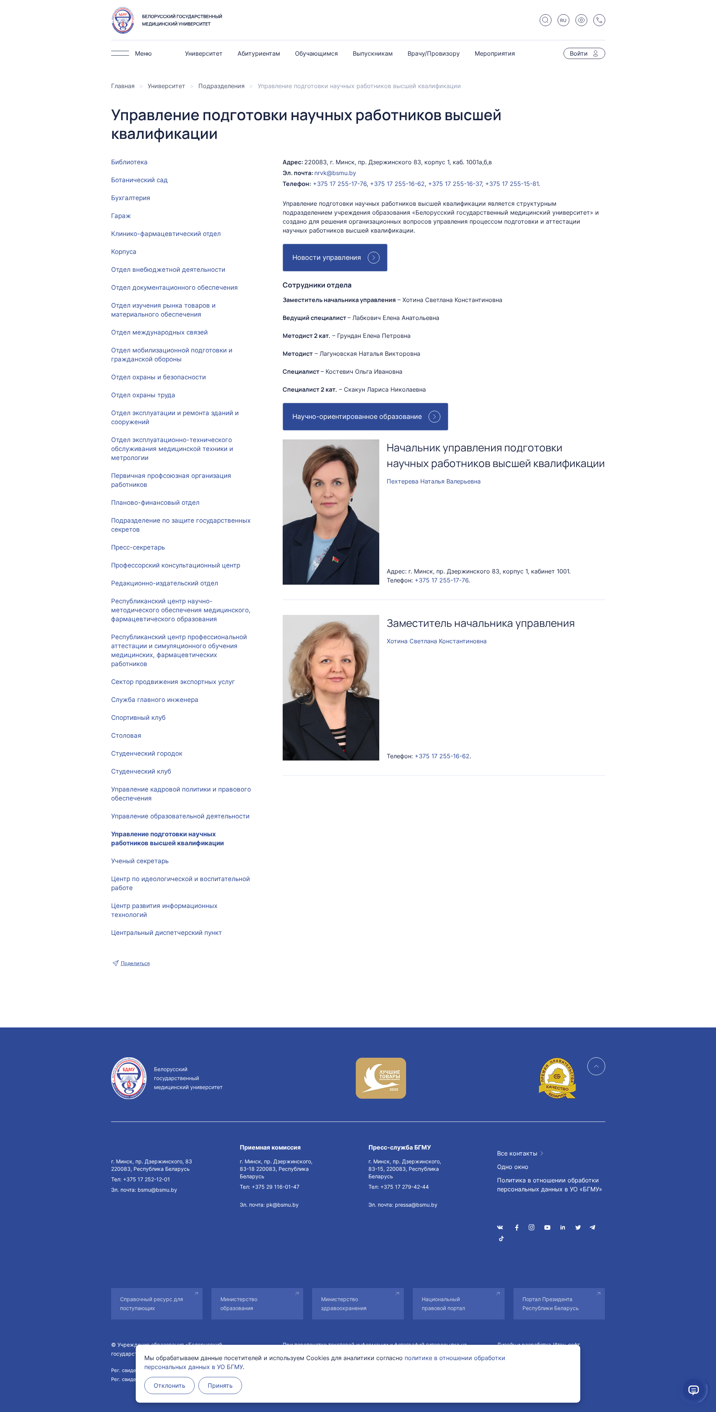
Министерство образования (238, 1303)
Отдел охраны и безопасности (158, 377)
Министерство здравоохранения (344, 1303)
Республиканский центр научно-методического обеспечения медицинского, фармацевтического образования (181, 610)
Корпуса (123, 251)
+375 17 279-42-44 (404, 1187)
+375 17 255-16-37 (455, 183)
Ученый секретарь (140, 861)
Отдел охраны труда (143, 395)
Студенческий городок (146, 753)
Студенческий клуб (141, 771)
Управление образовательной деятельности (180, 816)
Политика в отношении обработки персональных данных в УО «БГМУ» (549, 1184)
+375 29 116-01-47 (275, 1187)
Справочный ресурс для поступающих (151, 1303)
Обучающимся (316, 53)
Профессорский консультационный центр (175, 565)
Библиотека (129, 162)
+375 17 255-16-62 (397, 183)
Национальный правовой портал (443, 1303)
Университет (204, 53)
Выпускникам (373, 53)
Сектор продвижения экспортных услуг (173, 681)
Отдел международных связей (159, 332)
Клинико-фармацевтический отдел (166, 233)
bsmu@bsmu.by (157, 1189)
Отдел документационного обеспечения (174, 287)
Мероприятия (495, 53)
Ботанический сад (139, 180)
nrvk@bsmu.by (335, 173)
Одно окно (512, 1166)
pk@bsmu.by (282, 1204)
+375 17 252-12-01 (146, 1179)
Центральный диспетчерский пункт (166, 932)
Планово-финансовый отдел (155, 502)
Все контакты (517, 1153)
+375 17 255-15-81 (511, 183)
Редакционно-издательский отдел (164, 583)
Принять (220, 1385)
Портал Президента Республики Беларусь (550, 1303)
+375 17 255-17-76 (340, 183)
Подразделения (221, 86)
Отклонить (169, 1385)
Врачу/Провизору (434, 53)
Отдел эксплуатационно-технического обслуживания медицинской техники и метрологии (172, 448)
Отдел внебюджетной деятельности (168, 269)
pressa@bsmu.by (416, 1204)
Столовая (126, 735)
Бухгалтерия (130, 198)
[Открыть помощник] (693, 1389)
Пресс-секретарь (138, 547)
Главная (123, 86)
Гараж (121, 216)
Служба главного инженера (154, 699)
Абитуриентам (259, 53)
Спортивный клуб (138, 717)
